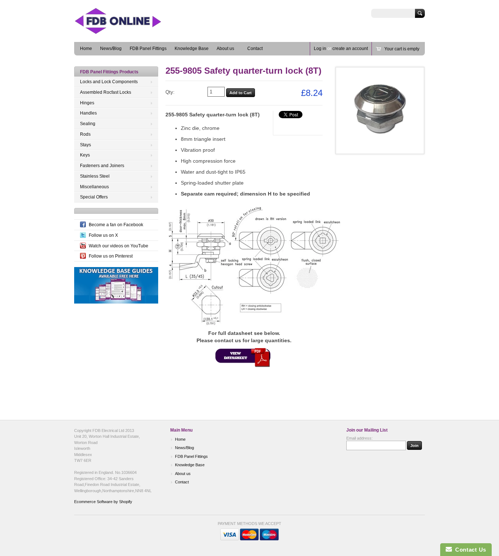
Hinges (87, 102)
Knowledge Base (192, 48)
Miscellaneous (94, 186)
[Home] (129, 31)
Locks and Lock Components (109, 81)
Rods (85, 134)
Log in (320, 48)
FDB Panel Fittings (148, 48)
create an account (350, 48)
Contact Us (469, 550)
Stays (85, 144)
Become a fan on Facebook (116, 224)
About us (225, 48)
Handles (88, 113)
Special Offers (94, 197)
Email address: (359, 438)
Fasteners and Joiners (102, 165)
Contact (255, 48)
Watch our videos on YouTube (118, 245)
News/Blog (111, 48)
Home (86, 48)
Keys (85, 155)
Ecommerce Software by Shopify (103, 501)
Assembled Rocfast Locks (105, 92)
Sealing (87, 123)
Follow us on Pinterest (111, 256)
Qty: (170, 92)
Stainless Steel (95, 176)
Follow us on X (103, 235)
